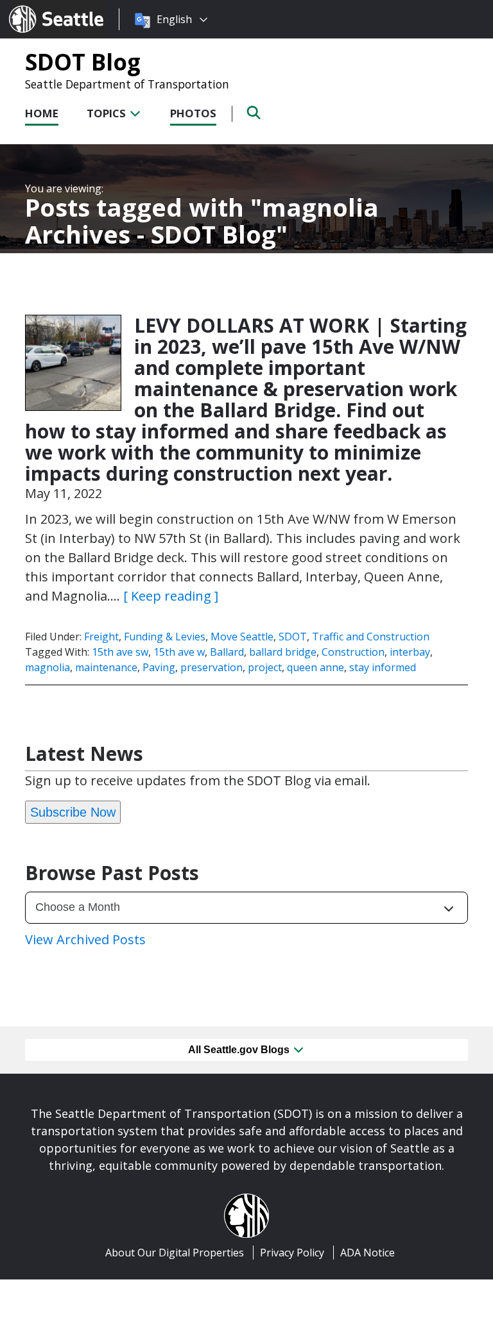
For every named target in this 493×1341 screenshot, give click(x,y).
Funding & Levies (164, 636)
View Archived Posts (85, 939)
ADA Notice (367, 1252)
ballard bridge (282, 652)
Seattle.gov (36, 7)
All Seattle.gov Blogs (240, 1049)
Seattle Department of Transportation (127, 84)
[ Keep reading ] (170, 595)
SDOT (293, 636)
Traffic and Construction (370, 636)
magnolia (47, 667)
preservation (211, 667)
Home (41, 113)
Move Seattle (242, 636)
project (265, 667)
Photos (193, 113)
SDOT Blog (83, 61)
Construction (353, 652)
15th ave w (179, 652)
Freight (101, 636)
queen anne (315, 667)
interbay (410, 652)
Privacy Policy (292, 1252)
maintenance (106, 667)
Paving (159, 667)
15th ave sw (120, 652)
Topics (107, 113)
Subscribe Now (73, 812)
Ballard (227, 652)
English (174, 19)
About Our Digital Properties (174, 1252)
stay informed (382, 667)
